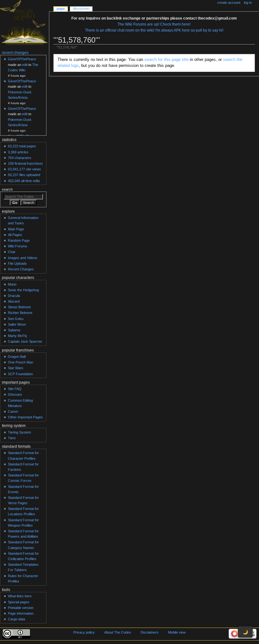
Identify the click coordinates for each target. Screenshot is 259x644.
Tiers (12, 438)
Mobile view (177, 632)
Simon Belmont (19, 307)
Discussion (81, 8)
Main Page (16, 229)
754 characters (19, 158)
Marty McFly (17, 336)
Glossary (15, 394)
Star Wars (15, 368)
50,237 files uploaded (24, 175)
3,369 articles (18, 152)
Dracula (14, 296)
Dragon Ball (17, 356)
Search (7, 189)
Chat (11, 252)
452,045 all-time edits (24, 181)
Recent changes (15, 53)
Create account (228, 2)
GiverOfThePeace (22, 59)
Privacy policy (84, 632)
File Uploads (17, 263)
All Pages (15, 235)
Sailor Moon (17, 324)
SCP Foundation (20, 374)
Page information (20, 613)
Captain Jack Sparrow (25, 341)
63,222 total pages (22, 146)
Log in (248, 2)
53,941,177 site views (24, 169)
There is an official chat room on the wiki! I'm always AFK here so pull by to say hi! (154, 30)
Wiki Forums (17, 246)
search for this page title (166, 59)
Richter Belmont (20, 313)
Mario (12, 284)
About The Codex (117, 632)
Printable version (20, 608)
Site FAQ (14, 389)
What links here (20, 596)
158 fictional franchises (25, 163)
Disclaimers (150, 632)
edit (24, 65)
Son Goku (15, 319)
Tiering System (19, 432)
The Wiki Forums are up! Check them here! (153, 24)
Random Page (19, 240)
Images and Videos (22, 258)
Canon (13, 411)
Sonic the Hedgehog (23, 290)
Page (61, 8)
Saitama (14, 330)
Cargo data (16, 619)
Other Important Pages (25, 417)
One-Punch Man (20, 362)
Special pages (18, 602)
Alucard (14, 301)
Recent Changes (21, 269)
